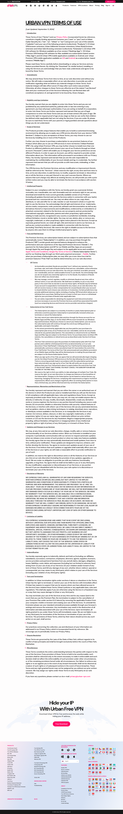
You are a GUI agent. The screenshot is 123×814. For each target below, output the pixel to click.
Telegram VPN (10, 761)
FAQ (35, 783)
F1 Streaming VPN (38, 764)
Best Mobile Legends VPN (40, 755)
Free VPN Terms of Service (67, 794)
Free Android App (11, 755)
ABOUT (63, 786)
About (91, 5)
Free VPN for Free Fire (39, 750)
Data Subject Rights (66, 796)
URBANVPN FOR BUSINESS (14, 799)
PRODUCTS (10, 745)
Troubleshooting (38, 785)
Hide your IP (110, 1)
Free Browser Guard (12, 748)
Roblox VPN (10, 772)
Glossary (63, 797)
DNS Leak (9, 790)
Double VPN (64, 767)
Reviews (63, 799)
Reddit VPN (10, 770)
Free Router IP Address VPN (14, 785)
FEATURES (64, 765)
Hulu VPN (9, 759)
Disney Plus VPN (11, 777)
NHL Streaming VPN (39, 770)
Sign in (108, 5)
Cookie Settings (65, 803)
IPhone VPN (10, 757)
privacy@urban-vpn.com (80, 676)
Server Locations (65, 769)
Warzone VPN (37, 759)
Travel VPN (10, 762)
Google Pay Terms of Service (60, 252)
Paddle (85, 254)
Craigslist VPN (10, 774)
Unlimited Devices (65, 778)
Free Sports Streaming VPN (40, 763)
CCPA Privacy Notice (66, 792)
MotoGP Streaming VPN (39, 766)
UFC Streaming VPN (39, 772)
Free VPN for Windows (12, 752)
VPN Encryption (65, 782)
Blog (102, 5)
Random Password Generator (14, 783)
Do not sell (63, 801)
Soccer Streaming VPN (39, 774)
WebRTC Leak (10, 788)
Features (73, 5)
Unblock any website (66, 775)
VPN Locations (83, 5)
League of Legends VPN (40, 753)
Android (72, 58)
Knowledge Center (40, 781)
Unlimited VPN (64, 780)
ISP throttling (64, 773)
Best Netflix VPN (11, 775)
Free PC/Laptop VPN (12, 750)
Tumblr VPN (10, 764)
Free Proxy (10, 781)
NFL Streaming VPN (39, 768)
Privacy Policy (62, 37)
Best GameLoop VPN (39, 752)
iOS (63, 58)
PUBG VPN (36, 757)
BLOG (35, 799)
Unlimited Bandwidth (66, 777)
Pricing (97, 5)
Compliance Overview (66, 788)
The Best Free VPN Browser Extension (16, 786)
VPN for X (9, 779)
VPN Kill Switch (64, 771)
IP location (9, 768)
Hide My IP (9, 766)
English (66, 761)
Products (66, 5)
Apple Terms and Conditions (37, 252)
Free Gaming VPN (38, 748)
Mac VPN (9, 753)
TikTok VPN (37, 777)
